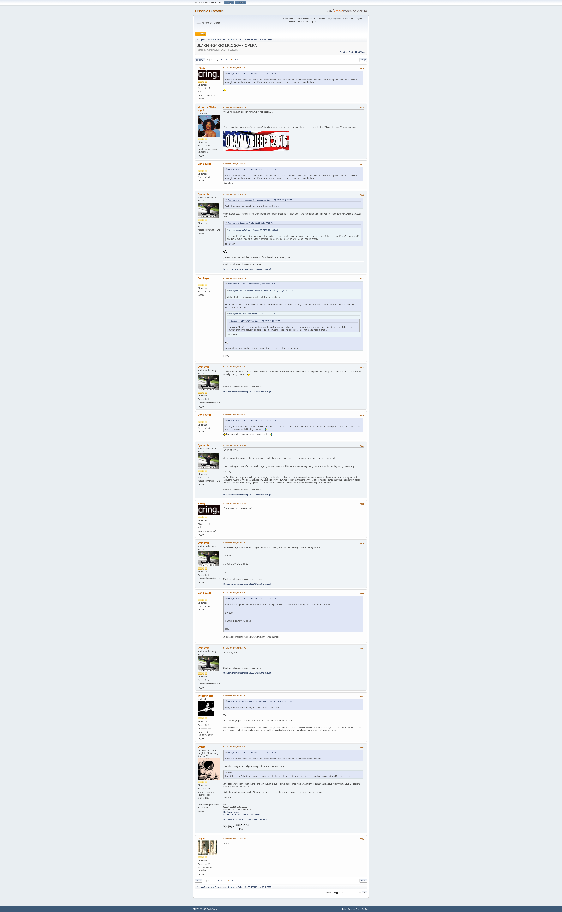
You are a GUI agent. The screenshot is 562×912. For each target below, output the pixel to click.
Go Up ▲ (365, 909)
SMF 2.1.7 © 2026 (199, 909)
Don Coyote (204, 163)
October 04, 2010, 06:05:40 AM (234, 648)
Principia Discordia (209, 11)
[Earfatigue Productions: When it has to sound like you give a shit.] (199, 801)
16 (221, 59)
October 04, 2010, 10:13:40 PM (234, 838)
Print (363, 60)
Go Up (198, 881)
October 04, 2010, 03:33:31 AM (234, 503)
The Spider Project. (231, 812)
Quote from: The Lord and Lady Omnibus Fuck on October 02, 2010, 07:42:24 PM (259, 200)
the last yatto (205, 695)
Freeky (201, 67)
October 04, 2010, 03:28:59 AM (234, 445)
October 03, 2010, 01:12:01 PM (234, 415)
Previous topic (347, 52)
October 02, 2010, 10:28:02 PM (234, 278)
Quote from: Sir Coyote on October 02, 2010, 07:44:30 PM (250, 223)
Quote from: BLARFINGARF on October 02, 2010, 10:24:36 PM (251, 284)
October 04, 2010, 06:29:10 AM (234, 696)
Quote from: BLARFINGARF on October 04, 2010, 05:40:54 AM (251, 598)
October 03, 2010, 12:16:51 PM (234, 367)
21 (238, 59)
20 (234, 59)
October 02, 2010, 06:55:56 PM (234, 68)
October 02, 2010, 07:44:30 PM (234, 164)
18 (227, 59)
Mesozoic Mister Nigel (207, 109)
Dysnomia (203, 194)
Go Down (200, 60)
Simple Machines (213, 909)
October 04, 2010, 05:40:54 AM (234, 543)
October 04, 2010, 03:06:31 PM (234, 747)
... (218, 59)
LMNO (201, 747)
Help (344, 909)
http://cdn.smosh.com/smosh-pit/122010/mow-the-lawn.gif (247, 269)
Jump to (328, 892)
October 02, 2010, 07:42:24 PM (234, 107)
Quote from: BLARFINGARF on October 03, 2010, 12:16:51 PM (251, 420)
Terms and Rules (354, 909)
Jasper (201, 838)
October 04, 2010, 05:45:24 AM (234, 593)
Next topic (360, 52)
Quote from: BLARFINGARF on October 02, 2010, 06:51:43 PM (251, 73)
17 (224, 59)
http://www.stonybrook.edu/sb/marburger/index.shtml (245, 819)
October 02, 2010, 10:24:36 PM (234, 194)
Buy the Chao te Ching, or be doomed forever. (241, 814)
